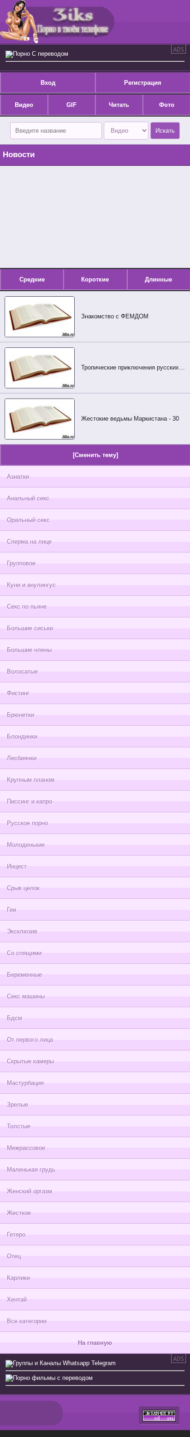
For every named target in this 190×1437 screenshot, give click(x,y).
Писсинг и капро (29, 801)
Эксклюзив (22, 931)
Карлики (18, 1277)
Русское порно (27, 823)
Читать (119, 104)
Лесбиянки (21, 758)
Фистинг (18, 693)
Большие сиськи (30, 628)
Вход (48, 82)
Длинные (158, 279)
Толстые (18, 1126)
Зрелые (17, 1104)
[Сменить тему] (95, 455)
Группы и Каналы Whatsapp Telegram (64, 1363)
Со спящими (24, 953)
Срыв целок (23, 888)
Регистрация (142, 82)
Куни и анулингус (31, 584)
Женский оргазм (29, 1191)
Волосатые (22, 671)
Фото (166, 104)
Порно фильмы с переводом (53, 1377)
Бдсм (14, 1018)
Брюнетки (20, 714)
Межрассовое (26, 1147)
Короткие (95, 279)
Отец (14, 1256)
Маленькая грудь (31, 1169)
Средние (32, 279)
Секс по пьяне (27, 606)
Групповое (21, 563)
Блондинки (22, 736)
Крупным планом (30, 779)
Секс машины (26, 996)
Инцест (17, 866)
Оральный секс (28, 519)
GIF (71, 104)
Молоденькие (26, 844)
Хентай (17, 1299)
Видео (24, 104)
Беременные (24, 974)
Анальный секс (28, 498)
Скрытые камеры (30, 1061)
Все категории (27, 1321)
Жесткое (19, 1212)
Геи (11, 909)
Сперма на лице (29, 541)
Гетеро (16, 1234)
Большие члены (29, 649)
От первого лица (30, 1039)
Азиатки (18, 476)
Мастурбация (25, 1082)
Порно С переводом (40, 53)
